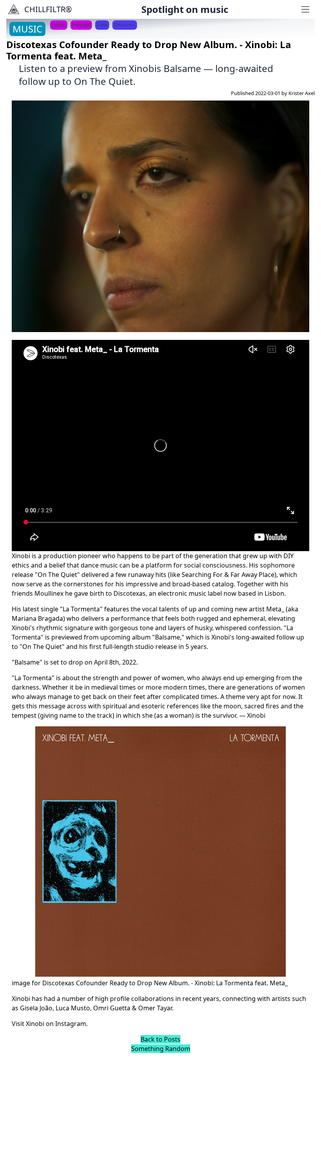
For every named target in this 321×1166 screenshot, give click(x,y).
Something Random (160, 1048)
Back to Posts (160, 1039)
